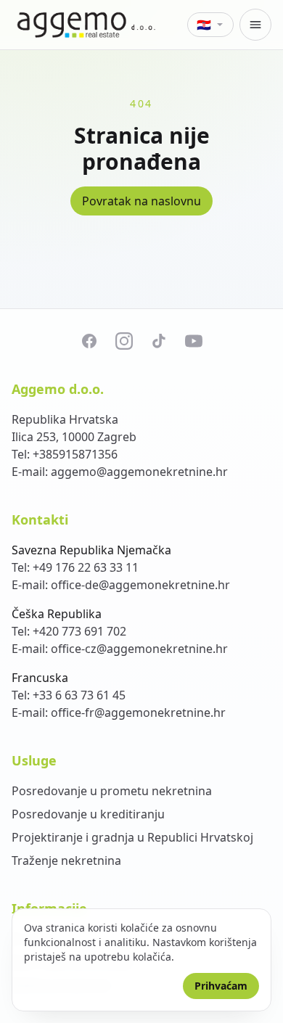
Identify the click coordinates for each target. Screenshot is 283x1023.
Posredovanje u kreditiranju (88, 814)
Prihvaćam (220, 986)
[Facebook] (89, 341)
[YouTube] (193, 341)
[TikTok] (159, 341)
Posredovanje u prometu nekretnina (112, 791)
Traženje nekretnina (66, 860)
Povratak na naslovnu (141, 201)
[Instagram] (124, 341)
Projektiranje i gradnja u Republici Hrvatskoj (132, 837)
